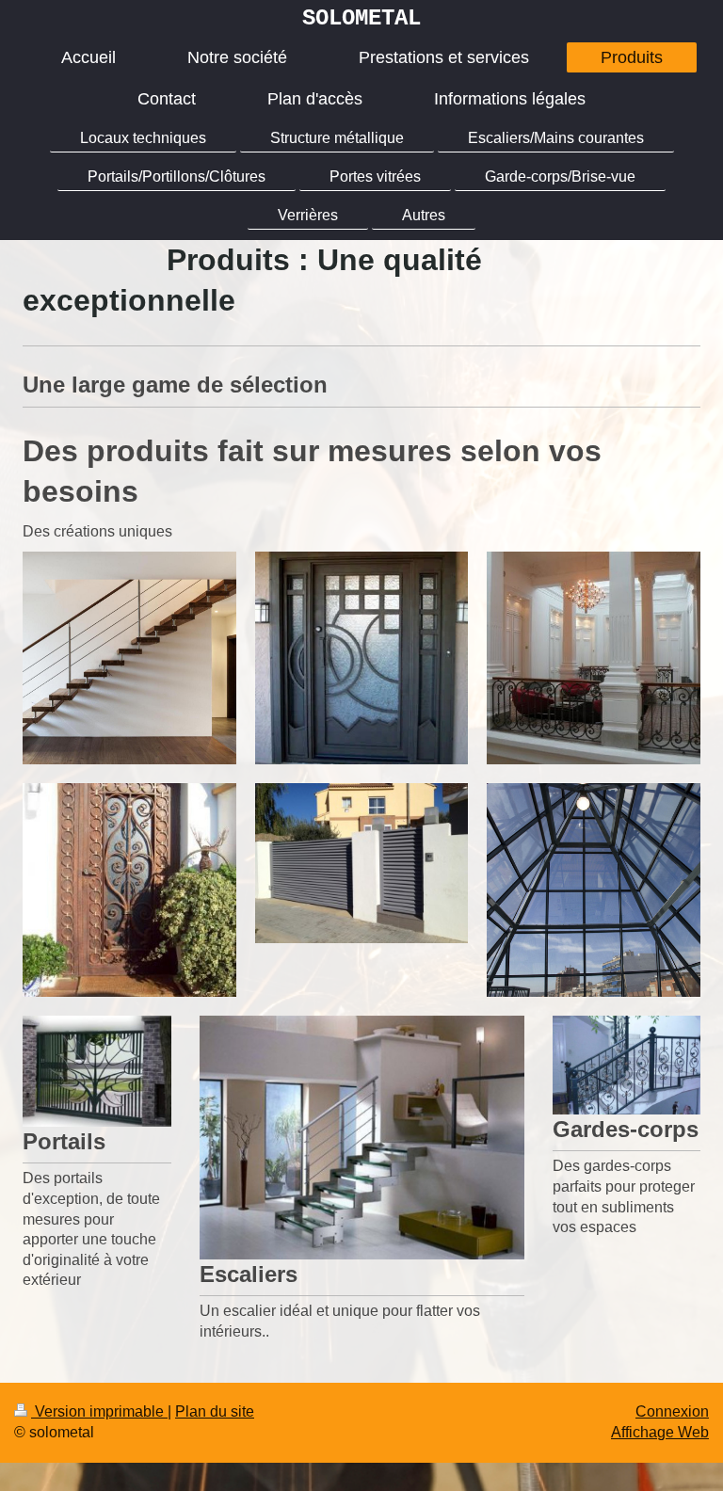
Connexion (672, 1411)
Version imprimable (99, 1411)
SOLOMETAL (361, 18)
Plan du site (214, 1411)
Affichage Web (660, 1432)
